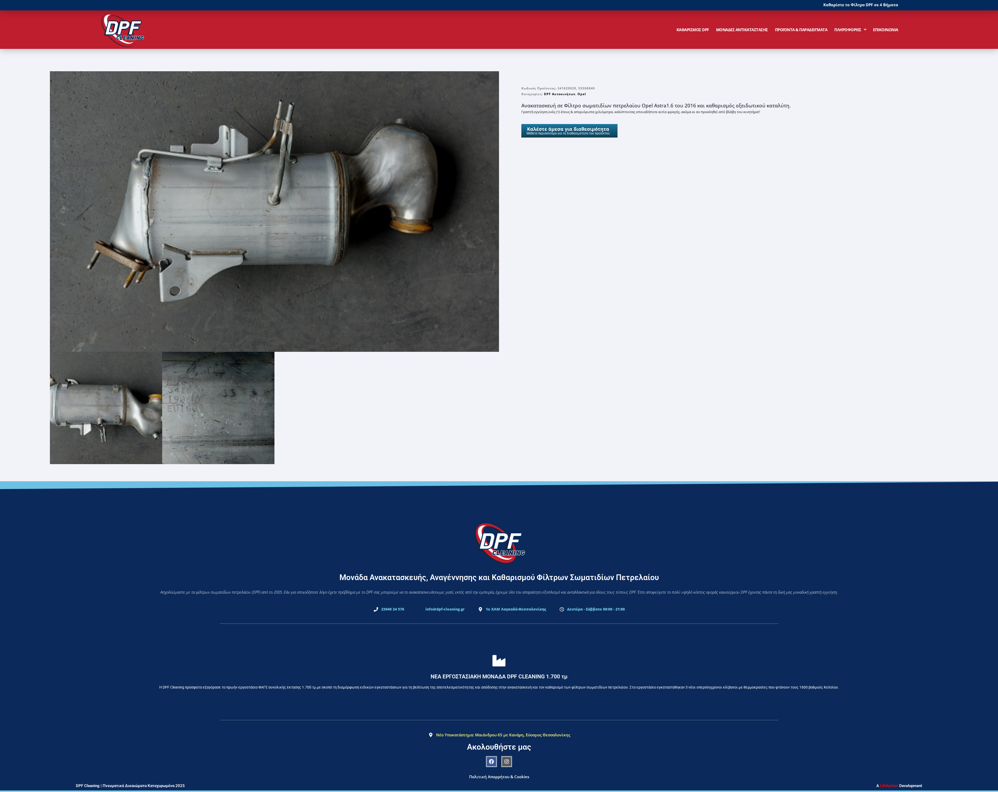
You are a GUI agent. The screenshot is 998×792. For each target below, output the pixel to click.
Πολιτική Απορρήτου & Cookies (499, 776)
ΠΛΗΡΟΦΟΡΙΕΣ (847, 29)
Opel (581, 94)
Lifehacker (889, 785)
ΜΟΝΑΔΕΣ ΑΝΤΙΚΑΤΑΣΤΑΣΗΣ (742, 29)
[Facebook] (491, 761)
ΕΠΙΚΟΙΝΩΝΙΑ (885, 29)
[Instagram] (506, 761)
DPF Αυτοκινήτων (559, 94)
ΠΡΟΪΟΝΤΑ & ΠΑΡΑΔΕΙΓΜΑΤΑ (801, 29)
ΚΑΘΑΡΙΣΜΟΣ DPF (693, 29)
